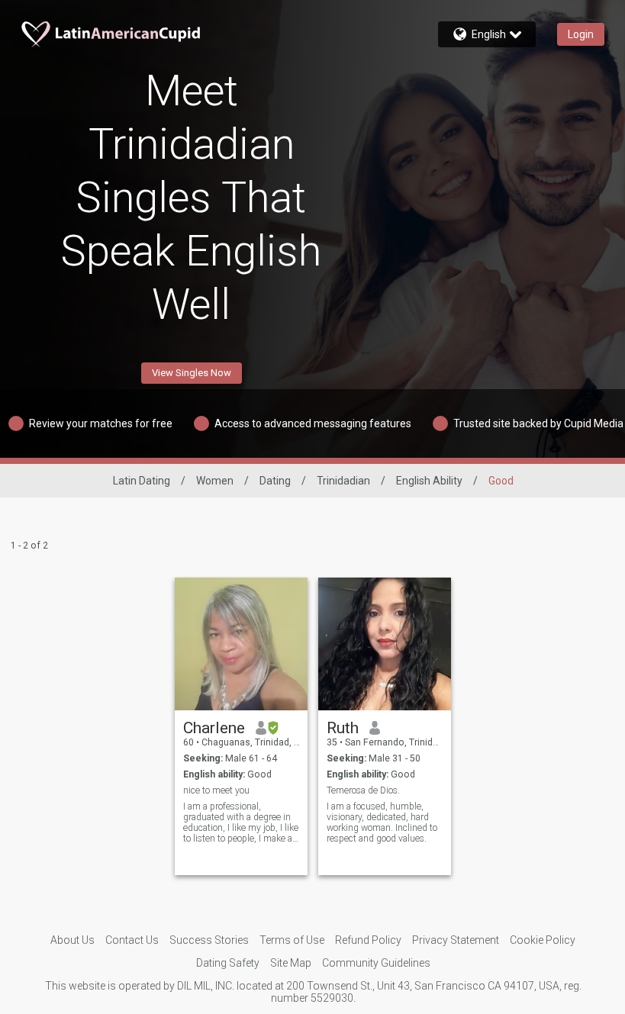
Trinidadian (343, 481)
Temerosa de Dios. (363, 790)
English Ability (429, 481)
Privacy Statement (455, 940)
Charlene (214, 728)
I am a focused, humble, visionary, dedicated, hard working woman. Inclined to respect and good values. (382, 822)
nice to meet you (216, 790)
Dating (275, 481)
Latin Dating (141, 481)
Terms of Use (291, 940)
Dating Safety (227, 963)
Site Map (290, 963)
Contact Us (132, 940)
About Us (72, 940)
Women (215, 481)
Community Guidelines (376, 963)
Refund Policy (368, 940)
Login (581, 34)
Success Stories (209, 940)
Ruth (343, 728)
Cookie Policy (542, 940)
